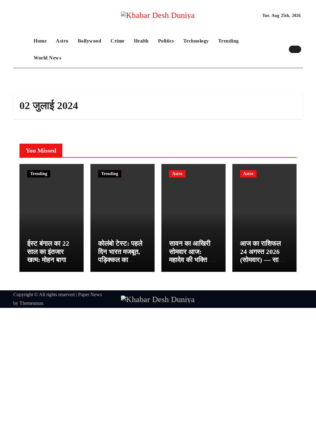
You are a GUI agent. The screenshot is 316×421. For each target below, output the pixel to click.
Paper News (90, 294)
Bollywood (90, 40)
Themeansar (31, 303)
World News (47, 57)
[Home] (22, 49)
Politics (166, 40)
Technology (196, 40)
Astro (62, 40)
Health (141, 40)
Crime (117, 40)
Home (40, 40)
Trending (228, 40)
